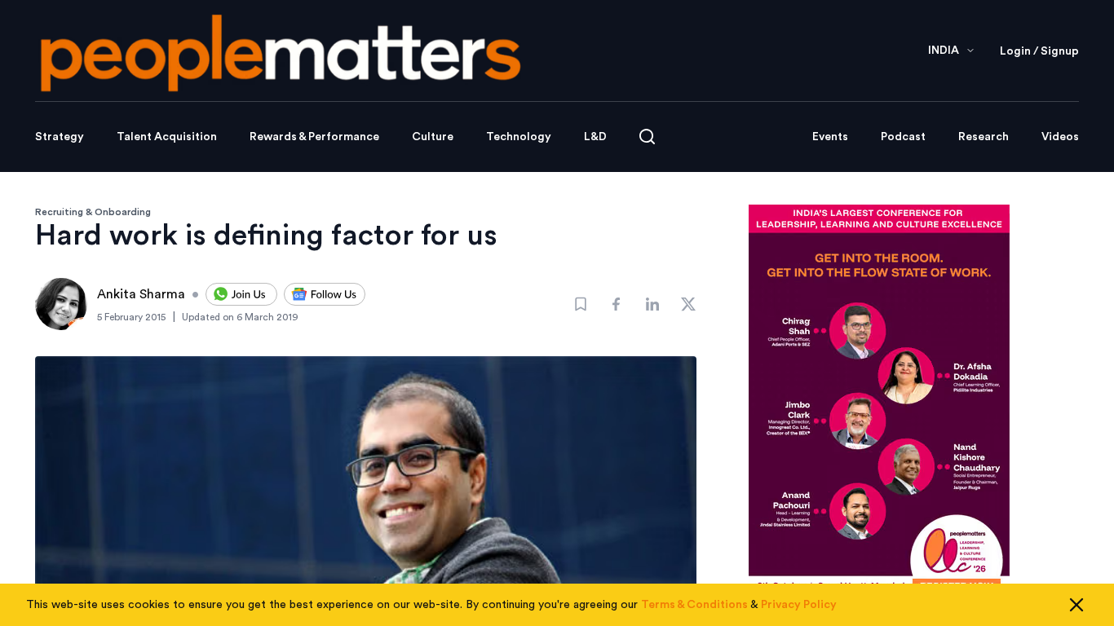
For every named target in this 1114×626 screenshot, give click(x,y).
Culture (432, 137)
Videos (1060, 137)
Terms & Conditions (694, 605)
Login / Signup (1039, 51)
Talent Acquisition (167, 137)
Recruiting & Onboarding (93, 212)
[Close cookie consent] (1076, 604)
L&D (595, 137)
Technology (518, 137)
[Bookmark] (580, 304)
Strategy (59, 137)
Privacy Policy (799, 605)
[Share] (616, 304)
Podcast (903, 137)
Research (983, 137)
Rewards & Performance (314, 137)
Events (830, 137)
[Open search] (647, 136)
